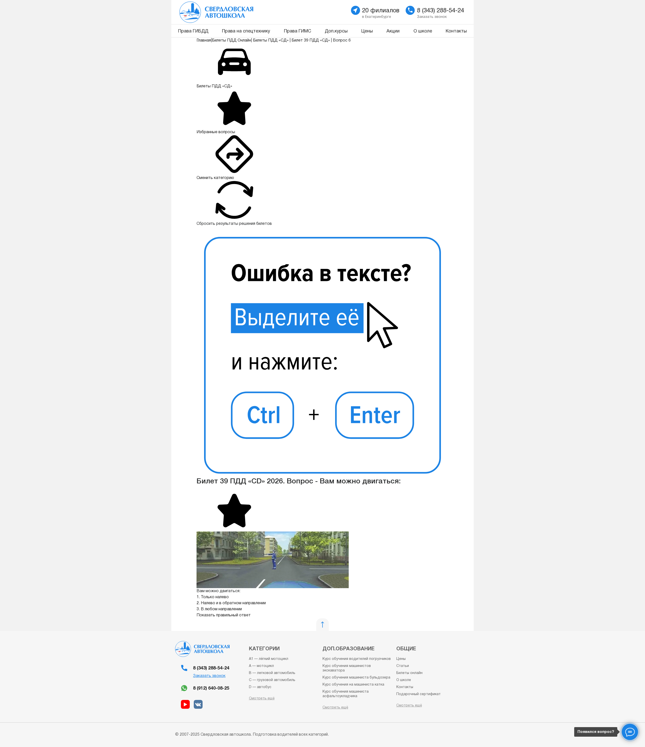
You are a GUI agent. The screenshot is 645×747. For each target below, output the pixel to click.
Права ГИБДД (193, 31)
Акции (393, 31)
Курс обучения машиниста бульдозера (356, 677)
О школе (422, 31)
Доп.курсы (336, 31)
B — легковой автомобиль (272, 673)
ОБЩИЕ (406, 649)
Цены (367, 31)
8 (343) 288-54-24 (211, 668)
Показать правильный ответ (224, 615)
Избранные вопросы (216, 132)
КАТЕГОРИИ (264, 649)
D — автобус (260, 687)
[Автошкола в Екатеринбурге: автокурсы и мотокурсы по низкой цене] (245, 12)
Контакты (456, 31)
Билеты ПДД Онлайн (231, 40)
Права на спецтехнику (246, 31)
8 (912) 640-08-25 (211, 688)
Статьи (402, 666)
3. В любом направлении (219, 609)
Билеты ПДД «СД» (270, 40)
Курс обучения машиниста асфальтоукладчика (345, 694)
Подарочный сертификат (418, 694)
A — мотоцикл (261, 666)
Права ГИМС (297, 31)
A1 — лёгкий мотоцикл (268, 659)
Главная (204, 40)
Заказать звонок (209, 676)
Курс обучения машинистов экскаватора (346, 668)
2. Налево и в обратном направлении (231, 603)
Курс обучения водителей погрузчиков (356, 659)
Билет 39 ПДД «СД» (311, 40)
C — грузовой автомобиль (272, 680)
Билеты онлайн (409, 673)
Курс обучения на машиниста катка (353, 684)
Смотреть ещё (262, 698)
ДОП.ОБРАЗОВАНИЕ (348, 649)
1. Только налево (213, 597)
